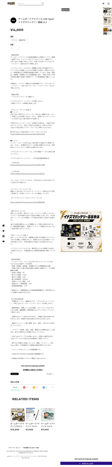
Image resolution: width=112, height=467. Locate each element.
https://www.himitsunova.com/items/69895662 (27, 202)
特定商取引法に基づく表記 (31, 448)
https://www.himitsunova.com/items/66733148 (27, 165)
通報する (50, 374)
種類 (11, 36)
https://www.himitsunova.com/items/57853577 (27, 173)
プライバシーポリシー (14, 448)
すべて (15, 387)
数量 (11, 44)
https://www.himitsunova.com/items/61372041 (27, 134)
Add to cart (87, 463)
